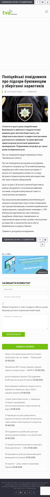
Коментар (32, 92)
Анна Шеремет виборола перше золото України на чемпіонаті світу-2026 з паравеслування (23, 389)
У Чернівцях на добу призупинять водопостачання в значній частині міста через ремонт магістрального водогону (23, 418)
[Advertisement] (25, 44)
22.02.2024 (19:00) (14, 92)
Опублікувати (13, 334)
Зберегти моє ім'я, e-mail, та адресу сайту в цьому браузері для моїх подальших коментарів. (25, 308)
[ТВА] (10, 12)
